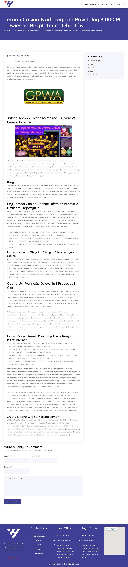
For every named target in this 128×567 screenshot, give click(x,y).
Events (111, 4)
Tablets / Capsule (96, 61)
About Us (93, 4)
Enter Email (36, 456)
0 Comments (24, 56)
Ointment (93, 71)
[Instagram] (13, 558)
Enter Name (9, 456)
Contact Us (120, 4)
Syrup (92, 68)
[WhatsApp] (17, 558)
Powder (92, 64)
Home (86, 4)
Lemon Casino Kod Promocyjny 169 (27, 31)
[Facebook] (9, 558)
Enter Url (8, 467)
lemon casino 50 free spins (35, 300)
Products (101, 4)
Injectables (94, 74)
